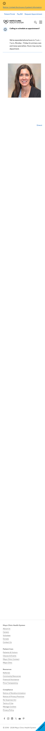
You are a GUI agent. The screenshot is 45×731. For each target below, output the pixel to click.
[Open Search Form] (35, 22)
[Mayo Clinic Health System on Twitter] (15, 718)
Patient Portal (9, 14)
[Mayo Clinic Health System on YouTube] (20, 719)
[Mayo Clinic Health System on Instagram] (8, 718)
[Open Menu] (40, 22)
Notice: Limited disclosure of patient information (22, 7)
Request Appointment (33, 14)
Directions (41, 125)
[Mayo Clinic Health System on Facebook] (4, 718)
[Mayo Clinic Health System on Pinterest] (23, 719)
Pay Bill (20, 14)
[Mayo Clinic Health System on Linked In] (12, 719)
